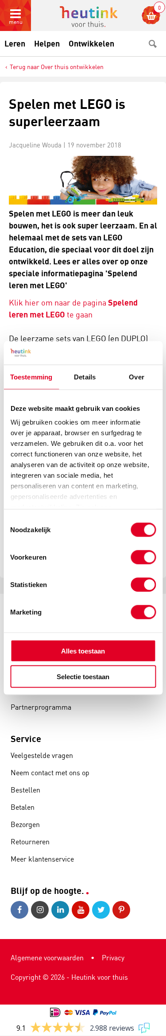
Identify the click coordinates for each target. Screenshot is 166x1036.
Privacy (113, 957)
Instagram (41, 910)
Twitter (102, 910)
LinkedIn (61, 910)
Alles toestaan (83, 650)
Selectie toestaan (83, 676)
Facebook (21, 910)
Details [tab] (85, 376)
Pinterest (122, 910)
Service (26, 738)
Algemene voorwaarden (47, 957)
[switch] (143, 557)
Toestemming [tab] (31, 376)
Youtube (82, 910)
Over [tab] (136, 376)
